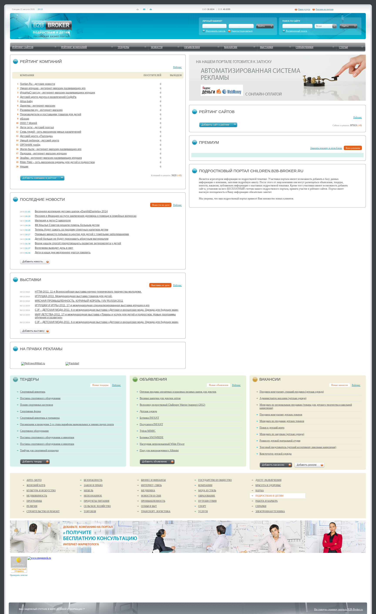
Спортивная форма (30, 411)
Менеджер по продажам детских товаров (282, 421)
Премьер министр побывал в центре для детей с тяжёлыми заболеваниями (82, 234)
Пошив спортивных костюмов (36, 404)
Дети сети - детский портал (37, 127)
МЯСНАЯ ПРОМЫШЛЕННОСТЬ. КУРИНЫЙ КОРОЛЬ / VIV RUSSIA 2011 (79, 300)
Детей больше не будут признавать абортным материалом (71, 238)
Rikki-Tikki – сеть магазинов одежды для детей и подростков (57, 162)
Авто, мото (34, 480)
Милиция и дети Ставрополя (53, 220)
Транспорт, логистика (155, 511)
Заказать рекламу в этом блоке (326, 148)
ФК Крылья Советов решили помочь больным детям (67, 225)
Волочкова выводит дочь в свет (54, 247)
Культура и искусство (41, 490)
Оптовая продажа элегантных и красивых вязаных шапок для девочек (178, 391)
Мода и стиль (207, 490)
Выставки (266, 47)
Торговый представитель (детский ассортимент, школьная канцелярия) (298, 447)
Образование (206, 495)
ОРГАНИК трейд (30, 144)
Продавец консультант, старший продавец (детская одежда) (292, 391)
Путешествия (207, 501)
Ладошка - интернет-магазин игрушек (43, 153)
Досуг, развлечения (268, 480)
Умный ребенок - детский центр (39, 140)
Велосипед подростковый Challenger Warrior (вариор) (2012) (172, 404)
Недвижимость (37, 495)
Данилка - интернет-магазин (37, 105)
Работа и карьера (266, 501)
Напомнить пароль (215, 31)
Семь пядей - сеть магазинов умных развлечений (50, 131)
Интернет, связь (151, 485)
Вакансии (230, 47)
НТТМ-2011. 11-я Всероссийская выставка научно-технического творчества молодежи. (88, 291)
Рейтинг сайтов (22, 47)
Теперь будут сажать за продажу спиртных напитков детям (71, 229)
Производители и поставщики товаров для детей (50, 114)
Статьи (343, 47)
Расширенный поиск (296, 31)
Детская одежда (148, 411)
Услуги (203, 511)
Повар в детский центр (272, 427)
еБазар (24, 118)
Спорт (202, 506)
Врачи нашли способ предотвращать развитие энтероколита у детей (78, 243)
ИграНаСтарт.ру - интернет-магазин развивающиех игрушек (57, 92)
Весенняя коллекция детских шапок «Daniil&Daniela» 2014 (71, 211)
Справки (260, 506)
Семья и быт (149, 506)
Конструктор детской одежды (276, 453)
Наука (259, 490)
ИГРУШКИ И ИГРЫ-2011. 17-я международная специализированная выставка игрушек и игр (92, 305)
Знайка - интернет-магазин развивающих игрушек (51, 157)
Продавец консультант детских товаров (281, 414)
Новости (157, 47)
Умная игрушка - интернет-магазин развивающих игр (53, 88)
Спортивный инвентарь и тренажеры (40, 417)
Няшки (24, 166)
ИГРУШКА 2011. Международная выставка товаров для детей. (73, 296)
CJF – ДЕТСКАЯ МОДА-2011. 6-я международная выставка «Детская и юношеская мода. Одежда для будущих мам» (106, 309)
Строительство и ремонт (43, 511)
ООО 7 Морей (28, 123)
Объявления (192, 47)
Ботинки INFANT (149, 417)
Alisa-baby (26, 101)
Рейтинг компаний (74, 47)
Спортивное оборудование (34, 430)
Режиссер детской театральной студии (280, 440)
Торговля (90, 511)
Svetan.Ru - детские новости (37, 83)
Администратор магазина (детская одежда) (283, 398)
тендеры (123, 47)
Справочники (304, 47)
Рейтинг (177, 67)
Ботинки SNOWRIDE (151, 437)
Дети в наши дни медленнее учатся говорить (63, 252)
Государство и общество (215, 480)
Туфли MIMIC (148, 430)
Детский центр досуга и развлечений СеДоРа (48, 97)
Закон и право (93, 485)
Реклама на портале (324, 9)
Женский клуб (36, 485)
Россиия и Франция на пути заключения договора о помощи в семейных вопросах (85, 215)
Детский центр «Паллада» (36, 136)
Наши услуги (304, 9)
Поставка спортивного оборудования (40, 398)
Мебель (88, 490)
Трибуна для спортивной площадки (39, 450)
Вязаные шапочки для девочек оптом (160, 398)
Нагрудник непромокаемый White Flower (162, 443)
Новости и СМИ (151, 495)
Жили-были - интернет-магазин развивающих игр (50, 149)
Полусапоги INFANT (151, 424)
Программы (34, 501)
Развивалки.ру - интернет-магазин (41, 110)
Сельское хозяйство (97, 506)
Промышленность (153, 501)
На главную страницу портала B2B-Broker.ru (338, 609)
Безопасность (93, 480)
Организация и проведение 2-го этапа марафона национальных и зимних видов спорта (67, 424)
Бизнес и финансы (153, 480)
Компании (205, 485)
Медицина (148, 490)
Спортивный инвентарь (32, 391)
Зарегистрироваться (241, 31)
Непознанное (93, 495)
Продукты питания (96, 501)
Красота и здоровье (268, 485)
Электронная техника (270, 511)
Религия (32, 506)
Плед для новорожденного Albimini (159, 450)
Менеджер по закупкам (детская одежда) (282, 434)
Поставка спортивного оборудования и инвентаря (47, 437)
